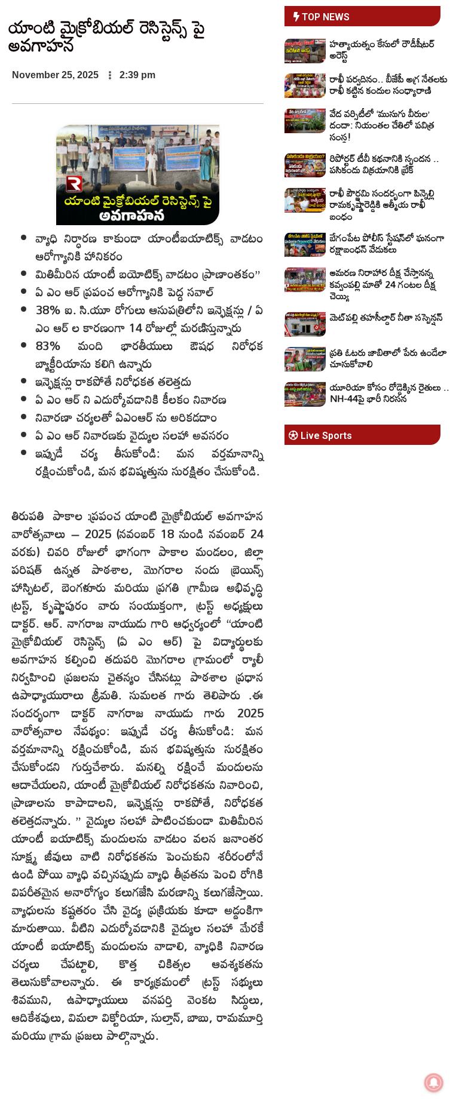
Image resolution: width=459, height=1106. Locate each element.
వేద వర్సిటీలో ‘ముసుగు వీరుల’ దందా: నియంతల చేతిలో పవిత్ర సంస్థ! (382, 125)
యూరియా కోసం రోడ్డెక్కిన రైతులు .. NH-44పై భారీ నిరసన (389, 392)
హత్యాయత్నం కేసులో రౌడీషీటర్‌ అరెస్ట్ (382, 49)
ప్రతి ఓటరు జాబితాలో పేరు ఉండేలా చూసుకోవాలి (388, 358)
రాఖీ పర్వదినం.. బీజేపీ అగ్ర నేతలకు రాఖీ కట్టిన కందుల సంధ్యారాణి (389, 84)
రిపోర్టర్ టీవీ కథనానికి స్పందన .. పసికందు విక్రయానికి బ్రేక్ (384, 164)
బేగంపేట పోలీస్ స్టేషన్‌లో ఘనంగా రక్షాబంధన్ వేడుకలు (387, 243)
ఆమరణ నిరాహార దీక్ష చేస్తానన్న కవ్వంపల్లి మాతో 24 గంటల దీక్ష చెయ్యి (383, 284)
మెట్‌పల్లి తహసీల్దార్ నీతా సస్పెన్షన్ (386, 317)
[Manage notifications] (433, 1082)
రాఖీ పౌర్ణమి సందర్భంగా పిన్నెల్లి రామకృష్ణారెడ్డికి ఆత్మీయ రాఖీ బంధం (382, 204)
